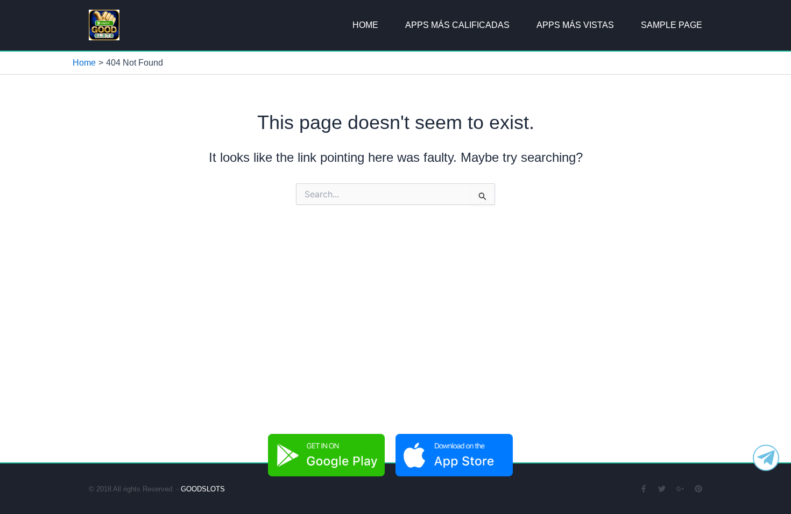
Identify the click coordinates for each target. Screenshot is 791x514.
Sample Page (671, 25)
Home (365, 25)
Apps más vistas (575, 25)
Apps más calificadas (457, 25)
